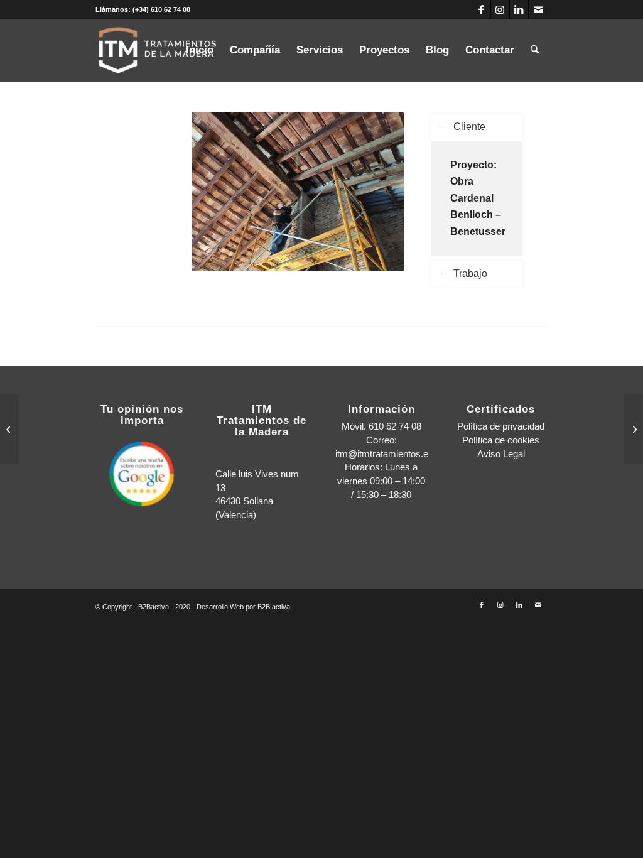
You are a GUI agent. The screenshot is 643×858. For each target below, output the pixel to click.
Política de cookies (500, 440)
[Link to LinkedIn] (519, 9)
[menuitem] (200, 50)
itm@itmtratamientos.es (384, 453)
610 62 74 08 (395, 426)
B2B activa (273, 607)
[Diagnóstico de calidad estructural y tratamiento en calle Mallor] (9, 429)
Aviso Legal (501, 453)
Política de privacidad (500, 426)
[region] (477, 198)
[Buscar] (534, 50)
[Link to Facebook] (481, 9)
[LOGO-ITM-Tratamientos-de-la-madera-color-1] (158, 50)
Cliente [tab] (469, 126)
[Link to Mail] (538, 9)
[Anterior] (220, 191)
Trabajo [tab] (470, 273)
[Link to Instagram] (500, 9)
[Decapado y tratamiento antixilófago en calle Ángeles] (633, 429)
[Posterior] (375, 191)
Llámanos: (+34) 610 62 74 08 (142, 9)
